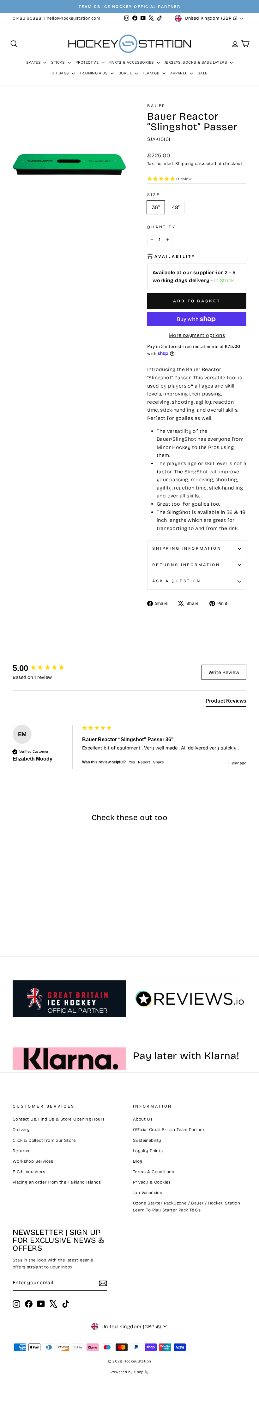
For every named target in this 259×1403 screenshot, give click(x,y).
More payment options (197, 335)
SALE (203, 73)
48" (176, 207)
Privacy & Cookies (152, 1182)
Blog (137, 1161)
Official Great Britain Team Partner (168, 1129)
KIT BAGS (60, 73)
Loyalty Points (148, 1150)
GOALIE (125, 73)
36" (156, 207)
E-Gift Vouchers (29, 1171)
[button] (196, 179)
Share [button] (158, 762)
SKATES (34, 62)
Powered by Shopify (129, 1372)
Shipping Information (186, 548)
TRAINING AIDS (94, 73)
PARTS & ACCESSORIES (132, 62)
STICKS (58, 62)
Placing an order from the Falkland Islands (57, 1182)
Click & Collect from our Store (44, 1140)
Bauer (156, 105)
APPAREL (179, 73)
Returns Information (186, 564)
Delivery (21, 1129)
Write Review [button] (223, 672)
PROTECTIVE (87, 62)
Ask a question (176, 580)
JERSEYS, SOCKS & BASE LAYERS (196, 62)
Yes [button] (132, 762)
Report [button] (144, 762)
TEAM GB (152, 73)
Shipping (184, 163)
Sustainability (147, 1140)
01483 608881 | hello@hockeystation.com (56, 18)
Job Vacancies (147, 1192)
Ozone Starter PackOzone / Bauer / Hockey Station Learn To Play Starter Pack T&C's (186, 1206)
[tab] (226, 702)
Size (153, 194)
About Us (143, 1119)
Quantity (161, 226)
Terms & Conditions (153, 1171)
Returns (21, 1150)
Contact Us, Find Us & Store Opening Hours (59, 1119)
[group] (46, 668)
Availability (175, 256)
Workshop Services (33, 1161)
